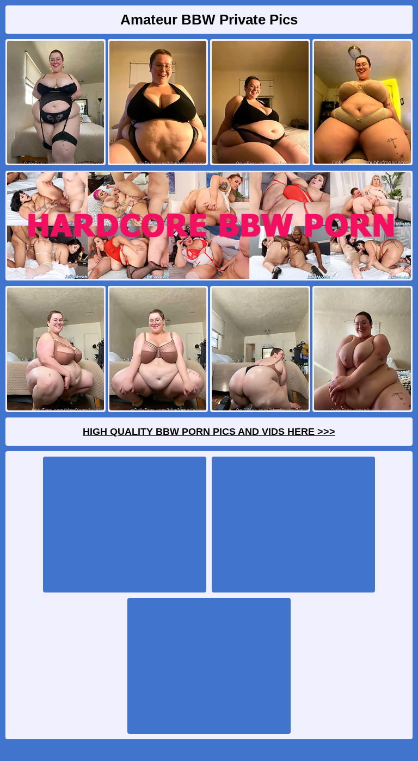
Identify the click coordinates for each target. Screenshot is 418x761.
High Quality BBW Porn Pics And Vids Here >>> (209, 431)
